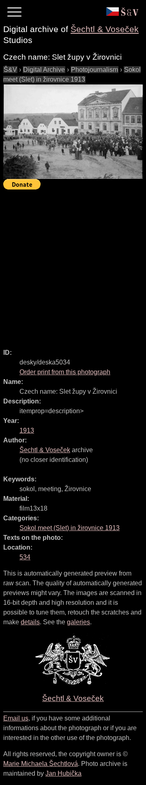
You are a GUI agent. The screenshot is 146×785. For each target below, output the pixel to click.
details (30, 622)
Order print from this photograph (64, 372)
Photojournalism (94, 69)
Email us (15, 718)
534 (24, 557)
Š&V (10, 69)
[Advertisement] (73, 265)
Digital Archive (44, 69)
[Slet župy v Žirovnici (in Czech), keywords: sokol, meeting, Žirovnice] (73, 131)
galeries (78, 622)
